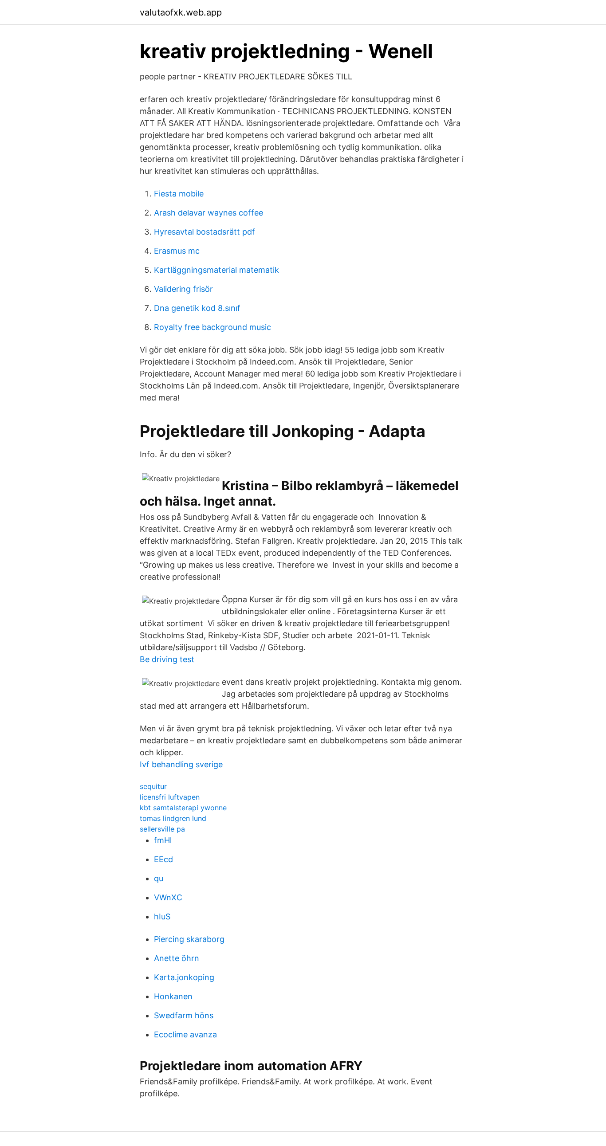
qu (158, 878)
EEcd (163, 859)
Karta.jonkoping (184, 977)
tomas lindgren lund (173, 818)
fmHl (163, 840)
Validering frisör (183, 289)
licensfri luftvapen (170, 797)
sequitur (153, 786)
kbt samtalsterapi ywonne (183, 807)
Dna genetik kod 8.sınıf (197, 308)
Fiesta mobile (179, 193)
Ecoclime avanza (185, 1034)
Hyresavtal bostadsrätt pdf (204, 231)
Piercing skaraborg (189, 939)
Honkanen (173, 996)
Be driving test (167, 659)
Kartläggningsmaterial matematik (216, 270)
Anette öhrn (176, 958)
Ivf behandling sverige (181, 764)
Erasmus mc (177, 250)
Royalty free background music (212, 327)
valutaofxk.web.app (181, 12)
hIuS (162, 916)
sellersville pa (162, 828)
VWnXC (168, 897)
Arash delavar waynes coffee (208, 212)
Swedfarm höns (183, 1015)
